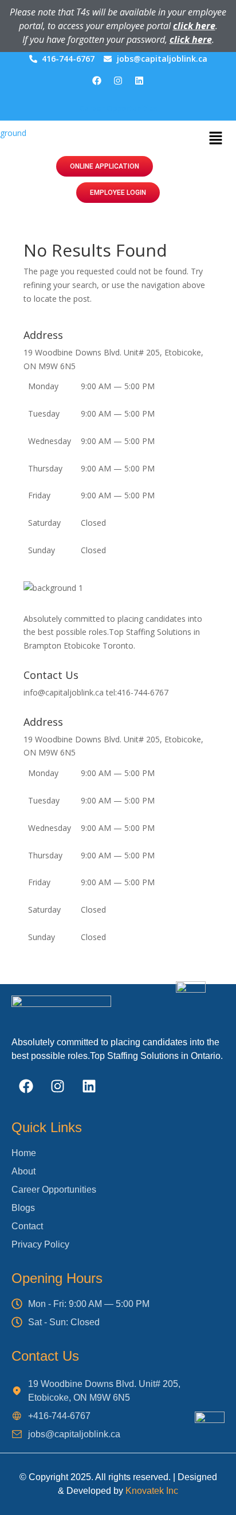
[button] (215, 138)
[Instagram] (118, 80)
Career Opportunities (118, 108)
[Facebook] (97, 80)
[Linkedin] (139, 80)
